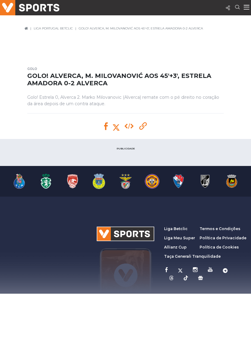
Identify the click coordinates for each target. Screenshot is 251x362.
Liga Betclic (176, 228)
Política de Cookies (219, 247)
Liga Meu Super (179, 238)
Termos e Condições (220, 228)
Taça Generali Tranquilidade (192, 256)
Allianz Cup (175, 247)
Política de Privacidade (223, 238)
